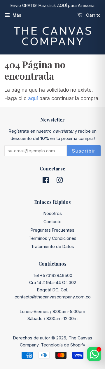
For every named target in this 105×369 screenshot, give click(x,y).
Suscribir (84, 151)
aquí (33, 98)
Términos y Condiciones (52, 238)
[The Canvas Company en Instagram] (59, 181)
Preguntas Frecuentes (52, 230)
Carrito (93, 15)
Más (16, 15)
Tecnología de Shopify (63, 344)
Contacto (52, 221)
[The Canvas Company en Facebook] (45, 181)
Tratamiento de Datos (52, 246)
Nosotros (52, 213)
